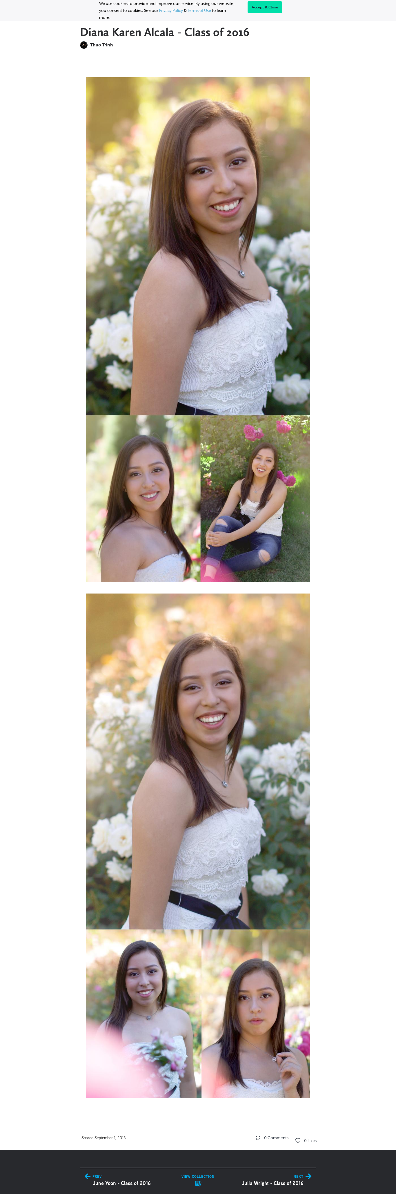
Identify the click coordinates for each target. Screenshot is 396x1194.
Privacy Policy (171, 10)
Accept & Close (265, 7)
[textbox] (198, 585)
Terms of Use (199, 10)
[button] (258, 1137)
